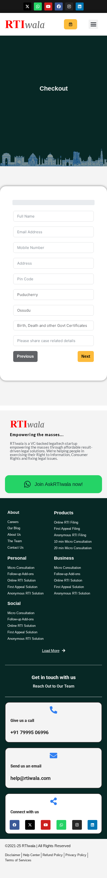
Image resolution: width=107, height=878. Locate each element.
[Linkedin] (80, 6)
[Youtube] (48, 6)
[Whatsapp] (38, 6)
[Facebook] (59, 6)
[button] (93, 24)
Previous (25, 356)
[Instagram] (69, 6)
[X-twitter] (27, 6)
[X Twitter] (30, 825)
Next (85, 356)
